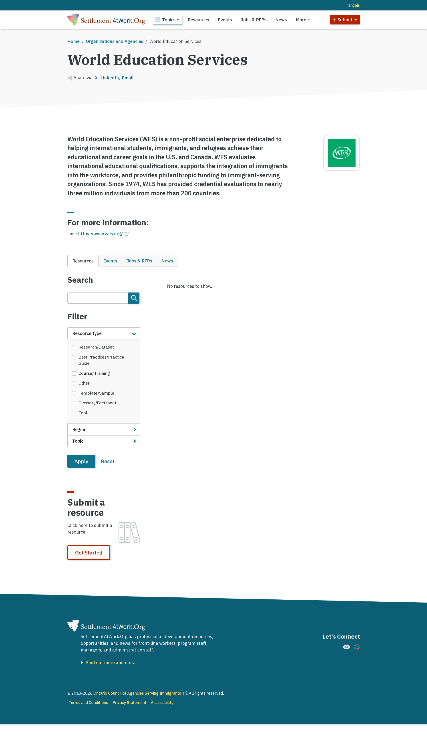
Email (127, 78)
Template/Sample (96, 393)
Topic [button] (77, 441)
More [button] (301, 20)
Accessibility (162, 702)
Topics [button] (168, 20)
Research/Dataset (96, 347)
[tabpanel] (104, 371)
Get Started (88, 552)
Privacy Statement (129, 702)
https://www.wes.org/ (100, 234)
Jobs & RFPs (253, 20)
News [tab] (167, 261)
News (281, 20)
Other (84, 383)
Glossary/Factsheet (97, 402)
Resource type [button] (87, 333)
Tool (83, 412)
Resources (198, 20)
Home (73, 41)
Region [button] (79, 429)
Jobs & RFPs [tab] (139, 261)
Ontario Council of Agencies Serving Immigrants (137, 693)
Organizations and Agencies (114, 41)
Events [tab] (110, 261)
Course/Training (94, 373)
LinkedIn (110, 78)
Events (225, 20)
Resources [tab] (83, 261)
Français (352, 5)
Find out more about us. (110, 662)
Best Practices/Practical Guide (102, 360)
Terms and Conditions (88, 702)
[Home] (106, 19)
